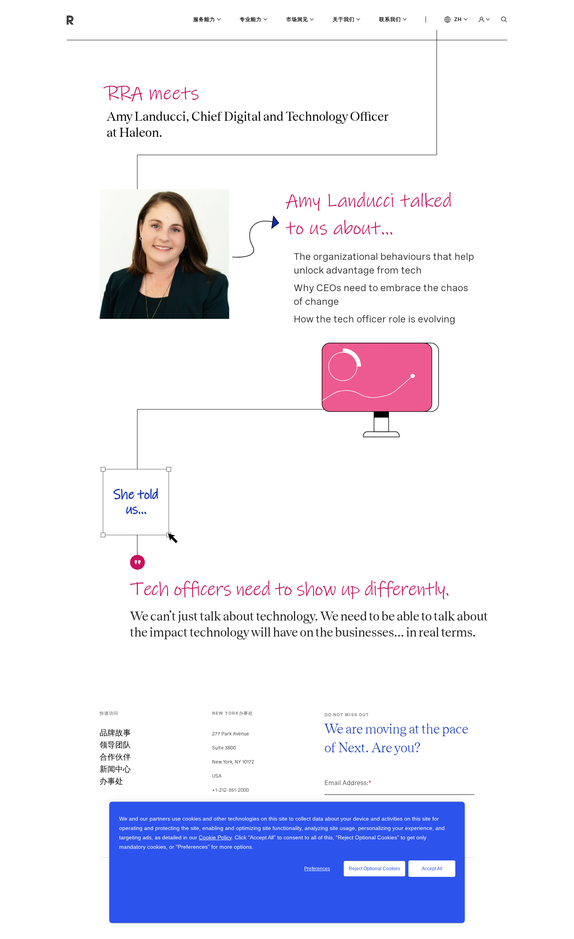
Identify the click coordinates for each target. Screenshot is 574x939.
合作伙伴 (115, 757)
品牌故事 (115, 732)
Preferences (317, 868)
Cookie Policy (215, 837)
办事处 (111, 781)
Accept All (432, 868)
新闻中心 (115, 769)
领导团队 (115, 744)
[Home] (78, 20)
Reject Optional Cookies (374, 868)
